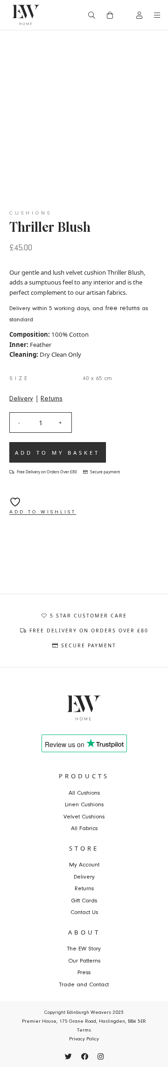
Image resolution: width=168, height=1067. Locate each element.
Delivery (21, 398)
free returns (122, 308)
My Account (84, 865)
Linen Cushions (84, 805)
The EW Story (84, 949)
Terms (84, 1030)
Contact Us (84, 912)
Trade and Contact (84, 985)
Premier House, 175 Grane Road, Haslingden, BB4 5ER (84, 1021)
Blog (36, 36)
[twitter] (68, 1056)
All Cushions (84, 793)
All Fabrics (84, 828)
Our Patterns (84, 961)
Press (84, 973)
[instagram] (101, 1056)
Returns (52, 398)
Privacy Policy (84, 1039)
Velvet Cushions (84, 817)
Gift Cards (84, 901)
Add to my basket (57, 452)
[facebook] (84, 1056)
